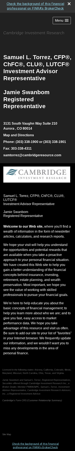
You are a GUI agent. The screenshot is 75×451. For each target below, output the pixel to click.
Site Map (6, 434)
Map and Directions (18, 135)
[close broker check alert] (69, 3)
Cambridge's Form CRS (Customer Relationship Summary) (32, 400)
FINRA (29, 387)
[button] (62, 20)
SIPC (36, 387)
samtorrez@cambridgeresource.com (32, 155)
